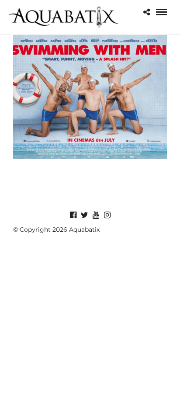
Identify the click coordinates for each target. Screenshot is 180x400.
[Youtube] (95, 215)
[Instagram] (107, 215)
